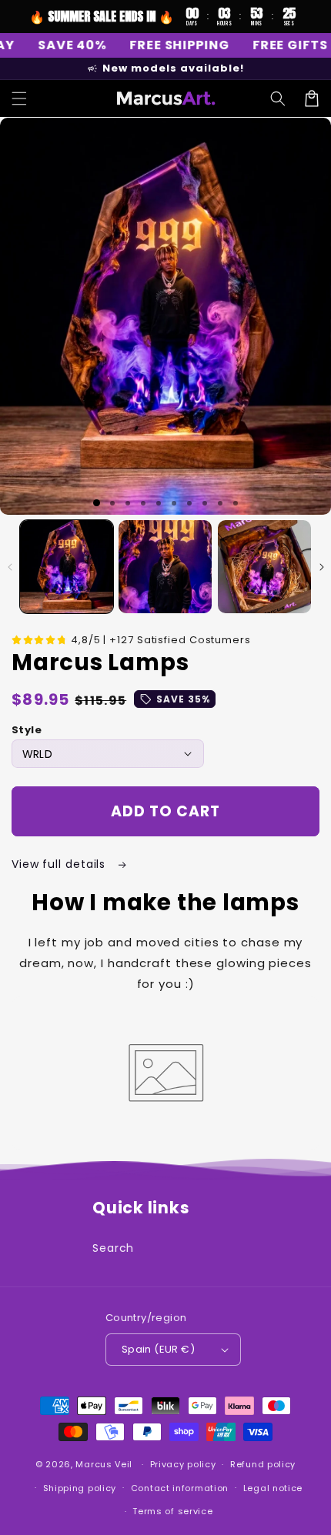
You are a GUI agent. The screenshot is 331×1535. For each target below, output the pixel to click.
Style (27, 729)
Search (113, 1248)
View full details (60, 864)
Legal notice (273, 1488)
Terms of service (172, 1511)
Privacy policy (183, 1464)
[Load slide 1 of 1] (97, 503)
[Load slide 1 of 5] (158, 503)
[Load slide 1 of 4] (143, 503)
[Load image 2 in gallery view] (165, 566)
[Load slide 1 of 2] (112, 503)
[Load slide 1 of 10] (235, 503)
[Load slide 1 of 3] (127, 503)
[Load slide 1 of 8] (204, 503)
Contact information (180, 1488)
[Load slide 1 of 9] (220, 503)
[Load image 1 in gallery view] (66, 566)
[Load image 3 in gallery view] (264, 566)
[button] (19, 98)
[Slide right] (321, 567)
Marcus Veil (103, 1464)
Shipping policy (80, 1488)
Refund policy (263, 1464)
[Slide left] (9, 567)
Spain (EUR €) (158, 1349)
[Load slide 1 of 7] (189, 503)
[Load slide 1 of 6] (174, 503)
